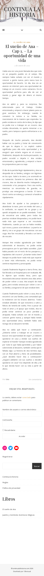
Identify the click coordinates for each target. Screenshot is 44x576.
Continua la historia (22, 11)
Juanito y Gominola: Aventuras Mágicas (18, 515)
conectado (26, 397)
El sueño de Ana (22, 42)
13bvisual (27, 571)
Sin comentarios (35, 379)
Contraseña (7, 420)
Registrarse (7, 456)
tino (7, 379)
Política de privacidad (11, 488)
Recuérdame (9, 430)
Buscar (37, 466)
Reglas (5, 482)
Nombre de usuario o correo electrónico (19, 409)
